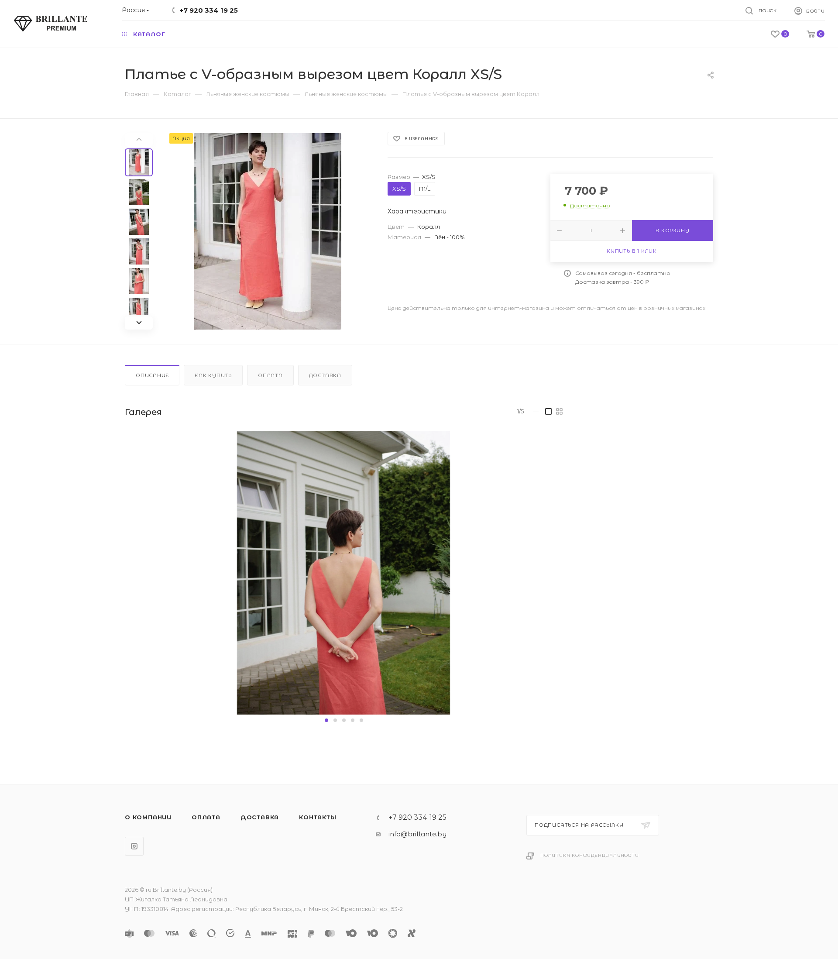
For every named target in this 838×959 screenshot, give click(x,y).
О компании (148, 817)
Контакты (317, 817)
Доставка (325, 375)
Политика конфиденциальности (589, 855)
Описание (152, 375)
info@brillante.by (417, 834)
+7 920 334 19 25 (208, 10)
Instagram (134, 846)
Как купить (213, 375)
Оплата (270, 375)
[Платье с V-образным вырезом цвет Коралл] (267, 231)
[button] (326, 720)
